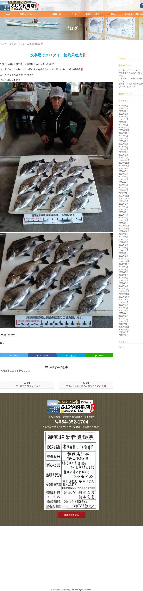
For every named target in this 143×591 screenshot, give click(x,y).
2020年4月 (123, 313)
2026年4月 (123, 116)
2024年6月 (123, 176)
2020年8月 (123, 302)
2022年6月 (123, 242)
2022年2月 (123, 253)
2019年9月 (123, 332)
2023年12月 (124, 193)
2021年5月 (123, 277)
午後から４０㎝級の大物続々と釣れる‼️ (86, 386)
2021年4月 (123, 280)
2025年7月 (123, 141)
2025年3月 (123, 152)
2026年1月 (123, 125)
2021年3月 (123, 283)
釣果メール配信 (93, 14)
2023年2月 (123, 220)
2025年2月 (123, 155)
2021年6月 (123, 275)
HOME (8, 14)
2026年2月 (123, 122)
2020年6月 (123, 308)
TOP (2, 44)
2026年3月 (123, 119)
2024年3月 (123, 185)
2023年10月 (124, 198)
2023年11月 (124, 196)
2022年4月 (123, 248)
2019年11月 (124, 327)
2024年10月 (124, 166)
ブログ (73, 14)
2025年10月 (124, 133)
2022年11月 (124, 228)
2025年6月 (123, 144)
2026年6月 (123, 111)
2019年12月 (124, 324)
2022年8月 (123, 237)
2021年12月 (124, 258)
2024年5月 (123, 179)
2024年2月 (123, 187)
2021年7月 (123, 272)
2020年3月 (123, 316)
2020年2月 (123, 318)
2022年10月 (124, 231)
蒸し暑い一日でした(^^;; (129, 70)
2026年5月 (123, 114)
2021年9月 (123, 267)
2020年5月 (123, 310)
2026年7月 (123, 108)
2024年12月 (124, 160)
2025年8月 (123, 138)
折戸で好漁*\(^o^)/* (127, 87)
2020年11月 (124, 294)
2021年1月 (123, 288)
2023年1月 (123, 223)
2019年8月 (123, 335)
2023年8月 (123, 204)
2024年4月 (123, 182)
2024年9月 (123, 168)
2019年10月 (124, 329)
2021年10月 (124, 264)
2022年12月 (124, 226)
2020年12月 (124, 291)
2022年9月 (123, 234)
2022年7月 (123, 239)
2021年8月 (123, 269)
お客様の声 (56, 14)
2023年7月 (123, 207)
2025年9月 (123, 136)
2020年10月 (124, 297)
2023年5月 (123, 212)
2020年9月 (123, 299)
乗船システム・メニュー (31, 14)
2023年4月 (123, 215)
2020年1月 (123, 321)
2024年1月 (123, 190)
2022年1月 (123, 256)
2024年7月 (123, 174)
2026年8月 (123, 106)
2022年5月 (123, 245)
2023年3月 (123, 217)
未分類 (122, 347)
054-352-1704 (73, 421)
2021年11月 (124, 261)
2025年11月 (124, 130)
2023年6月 (123, 209)
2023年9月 (123, 201)
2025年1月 (123, 157)
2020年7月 (123, 305)
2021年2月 (123, 286)
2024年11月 (124, 163)
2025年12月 (124, 127)
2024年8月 (123, 171)
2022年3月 (123, 250)
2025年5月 (123, 146)
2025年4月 (123, 149)
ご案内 (112, 14)
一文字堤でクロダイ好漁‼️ (27, 386)
